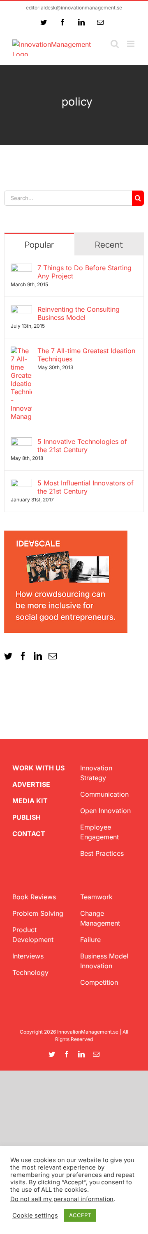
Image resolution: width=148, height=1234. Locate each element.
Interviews (28, 956)
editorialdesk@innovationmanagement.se (74, 8)
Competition (99, 982)
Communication (104, 794)
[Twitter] (8, 656)
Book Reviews (34, 897)
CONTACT (28, 834)
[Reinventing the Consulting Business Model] (21, 310)
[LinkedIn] (38, 656)
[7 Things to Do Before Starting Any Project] (21, 268)
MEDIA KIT (30, 801)
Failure (90, 939)
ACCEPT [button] (80, 1215)
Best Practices (102, 853)
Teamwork (96, 897)
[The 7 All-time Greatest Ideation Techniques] (21, 351)
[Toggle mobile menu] (131, 43)
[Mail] (53, 656)
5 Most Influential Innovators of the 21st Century (85, 487)
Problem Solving (37, 913)
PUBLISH (26, 817)
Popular (39, 244)
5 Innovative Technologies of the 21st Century (82, 445)
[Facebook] (23, 656)
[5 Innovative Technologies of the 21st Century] (21, 442)
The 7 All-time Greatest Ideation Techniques (86, 355)
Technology (30, 972)
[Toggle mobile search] (115, 43)
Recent (109, 244)
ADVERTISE (31, 784)
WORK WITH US (38, 768)
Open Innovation (105, 811)
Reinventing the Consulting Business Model (78, 313)
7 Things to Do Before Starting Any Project (84, 272)
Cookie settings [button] (35, 1215)
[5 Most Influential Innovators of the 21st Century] (21, 484)
